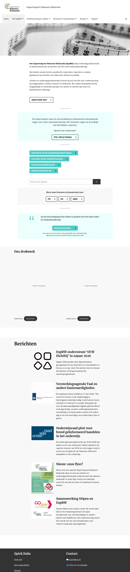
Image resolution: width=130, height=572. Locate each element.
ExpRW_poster (71, 319)
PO (49, 199)
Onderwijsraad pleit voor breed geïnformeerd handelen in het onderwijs (78, 432)
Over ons (18, 559)
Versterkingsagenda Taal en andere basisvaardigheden (76, 386)
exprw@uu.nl (75, 559)
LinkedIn (83, 565)
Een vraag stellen (21, 565)
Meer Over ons (39, 100)
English (94, 19)
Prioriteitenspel (62, 228)
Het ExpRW (17, 19)
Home (6, 19)
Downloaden (30, 319)
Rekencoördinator (41, 170)
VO (61, 199)
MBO (75, 199)
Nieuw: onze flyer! (69, 464)
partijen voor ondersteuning (47, 159)
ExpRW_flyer (18, 319)
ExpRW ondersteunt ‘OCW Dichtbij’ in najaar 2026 (75, 354)
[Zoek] (97, 181)
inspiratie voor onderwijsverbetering (51, 153)
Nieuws (17, 570)
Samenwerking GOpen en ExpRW (74, 500)
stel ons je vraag (63, 137)
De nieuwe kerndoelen (43, 165)
